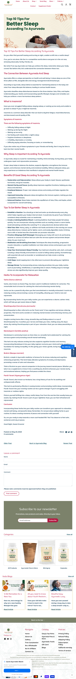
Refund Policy (63, 637)
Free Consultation (31, 643)
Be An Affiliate (30, 649)
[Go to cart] (70, 4)
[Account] (66, 4)
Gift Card (45, 645)
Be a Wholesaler (31, 646)
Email (6, 464)
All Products (12, 568)
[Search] (62, 4)
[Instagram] (11, 639)
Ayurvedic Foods (48, 642)
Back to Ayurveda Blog (38, 443)
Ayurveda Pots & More (29, 568)
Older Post (8, 443)
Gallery (27, 640)
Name (6, 457)
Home (27, 634)
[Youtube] (8, 639)
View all (69, 535)
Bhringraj (46, 568)
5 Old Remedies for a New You (13, 595)
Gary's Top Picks (48, 634)
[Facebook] (5, 639)
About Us (28, 637)
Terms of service (64, 651)
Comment (7, 472)
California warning (65, 648)
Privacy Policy (63, 634)
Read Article (8, 609)
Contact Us (29, 652)
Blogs (44, 648)
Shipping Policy (64, 640)
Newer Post (67, 443)
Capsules (63, 568)
